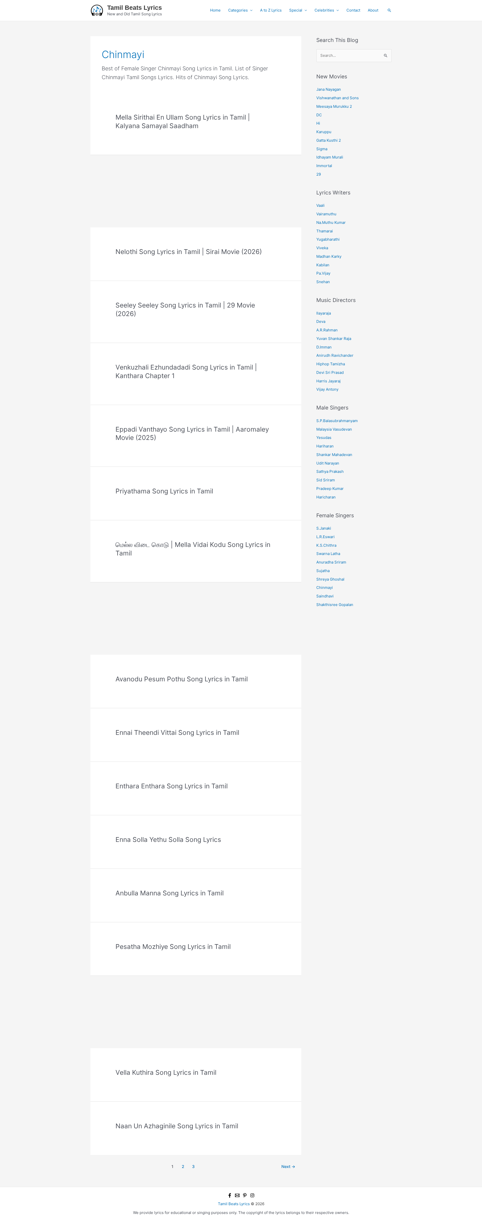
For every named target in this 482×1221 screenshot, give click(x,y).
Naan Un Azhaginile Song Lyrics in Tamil (176, 1126)
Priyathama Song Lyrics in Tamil (164, 491)
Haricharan (326, 497)
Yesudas (323, 437)
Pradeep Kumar (330, 488)
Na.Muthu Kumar (331, 222)
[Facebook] (229, 1195)
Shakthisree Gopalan (334, 604)
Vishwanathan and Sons (337, 97)
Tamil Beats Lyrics (134, 7)
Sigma (321, 148)
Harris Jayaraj (328, 381)
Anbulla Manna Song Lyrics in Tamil (169, 893)
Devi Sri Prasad (330, 372)
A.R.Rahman (327, 330)
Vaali (320, 205)
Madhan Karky (328, 256)
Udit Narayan (327, 463)
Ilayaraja (323, 313)
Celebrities (324, 10)
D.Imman (324, 347)
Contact (353, 10)
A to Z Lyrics (271, 10)
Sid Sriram (325, 480)
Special (295, 10)
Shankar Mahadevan (334, 454)
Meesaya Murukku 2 (334, 106)
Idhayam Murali (329, 157)
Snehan (323, 281)
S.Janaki (323, 528)
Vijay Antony (327, 389)
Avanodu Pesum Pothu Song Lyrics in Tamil (181, 679)
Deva (320, 321)
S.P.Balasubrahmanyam (337, 420)
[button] (389, 10)
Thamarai (324, 231)
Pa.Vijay (323, 273)
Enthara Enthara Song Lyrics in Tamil (171, 786)
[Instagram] (252, 1195)
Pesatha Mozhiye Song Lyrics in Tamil (173, 946)
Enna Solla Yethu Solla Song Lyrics (168, 839)
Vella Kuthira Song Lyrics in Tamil (165, 1072)
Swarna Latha (328, 553)
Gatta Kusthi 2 (328, 140)
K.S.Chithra (326, 545)
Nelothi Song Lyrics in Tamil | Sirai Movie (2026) (188, 252)
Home (215, 10)
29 (318, 174)
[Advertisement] (195, 190)
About (373, 10)
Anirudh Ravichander (334, 355)
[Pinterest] (245, 1195)
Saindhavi (325, 596)
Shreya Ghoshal (330, 579)
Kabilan (322, 265)
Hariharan (325, 446)
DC (319, 115)
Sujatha (323, 570)
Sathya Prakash (330, 471)
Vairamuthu (326, 214)
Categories (238, 10)
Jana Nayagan (328, 89)
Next (288, 1166)
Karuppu (323, 131)
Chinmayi (324, 587)
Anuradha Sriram (331, 562)
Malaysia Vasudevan (334, 429)
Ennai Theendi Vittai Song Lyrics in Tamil (177, 732)
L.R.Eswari (325, 536)
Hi (318, 123)
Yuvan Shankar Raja (333, 338)
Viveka (322, 247)
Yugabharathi (328, 239)
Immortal (324, 165)
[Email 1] (237, 1195)
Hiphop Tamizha (330, 364)
